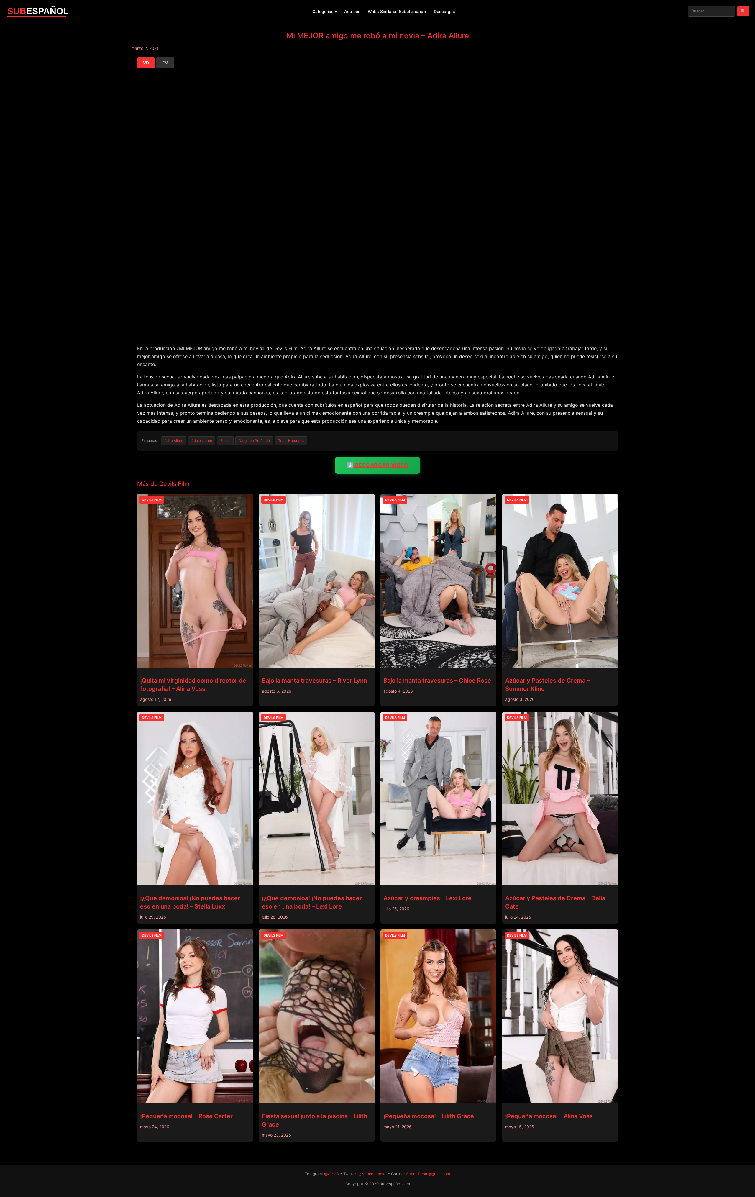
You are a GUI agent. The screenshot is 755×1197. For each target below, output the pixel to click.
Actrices (352, 11)
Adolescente (201, 440)
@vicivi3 (331, 1173)
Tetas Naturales (291, 440)
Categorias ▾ (324, 11)
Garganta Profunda (254, 440)
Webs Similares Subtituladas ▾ (397, 11)
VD (146, 62)
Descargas (444, 11)
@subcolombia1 (373, 1173)
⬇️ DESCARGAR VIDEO (377, 465)
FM (165, 62)
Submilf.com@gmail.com (428, 1173)
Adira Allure (173, 440)
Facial (225, 440)
